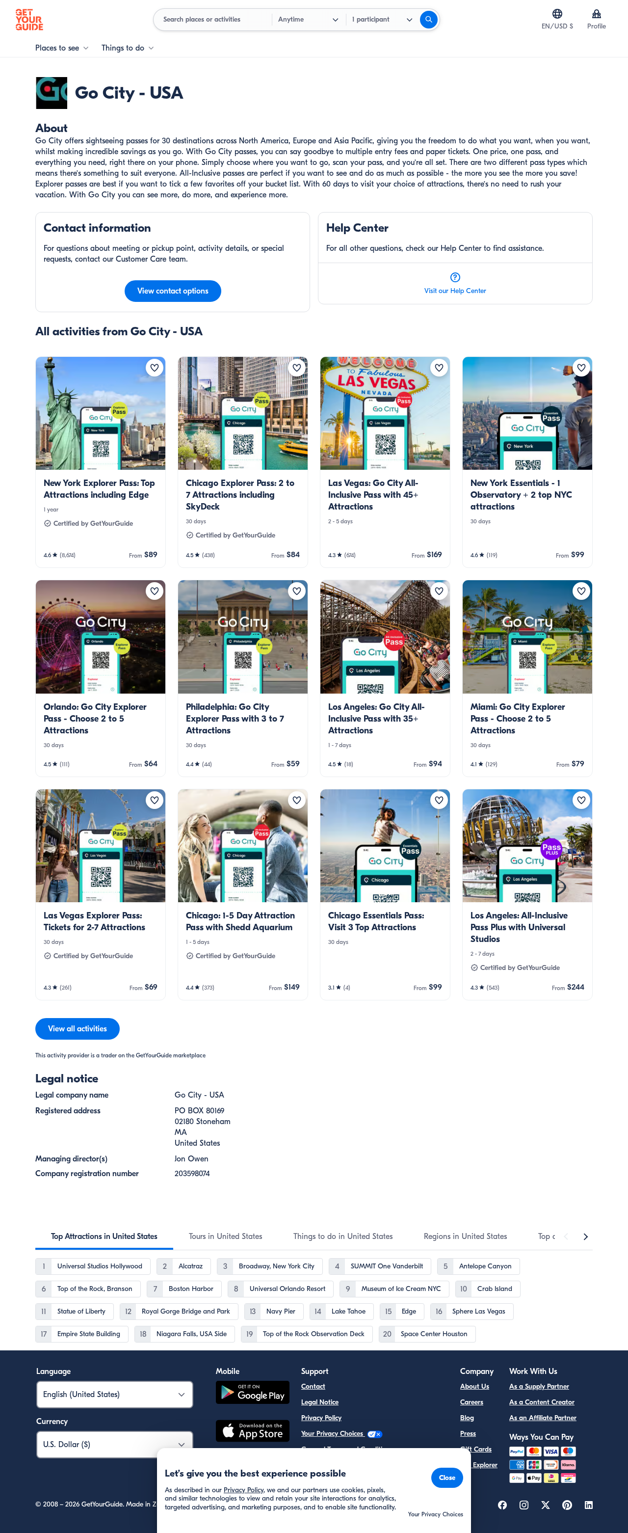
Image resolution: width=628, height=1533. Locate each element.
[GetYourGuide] (29, 19)
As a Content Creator (542, 1402)
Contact (313, 1386)
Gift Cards (476, 1449)
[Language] (557, 14)
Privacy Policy (321, 1418)
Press (468, 1433)
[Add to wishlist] (154, 368)
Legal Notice (320, 1402)
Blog (467, 1418)
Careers (471, 1402)
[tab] (104, 1236)
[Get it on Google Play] (252, 1394)
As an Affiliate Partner (542, 1418)
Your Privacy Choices (333, 1433)
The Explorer (478, 1465)
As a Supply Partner (539, 1386)
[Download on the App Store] (252, 1432)
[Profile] (596, 14)
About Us (474, 1386)
